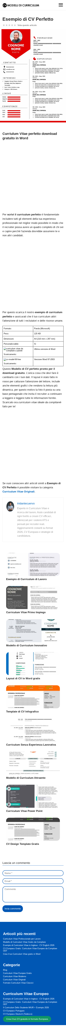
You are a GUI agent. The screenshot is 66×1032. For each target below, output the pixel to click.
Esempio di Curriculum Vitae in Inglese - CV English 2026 (28, 945)
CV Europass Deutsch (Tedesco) (17, 1014)
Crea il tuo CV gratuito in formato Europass (27, 1019)
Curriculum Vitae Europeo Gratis (17, 973)
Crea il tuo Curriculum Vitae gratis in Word (21, 954)
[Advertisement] (33, 176)
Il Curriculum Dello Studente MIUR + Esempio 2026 (26, 1007)
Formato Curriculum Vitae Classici (18, 983)
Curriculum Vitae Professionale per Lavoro (22, 939)
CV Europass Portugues (14, 1011)
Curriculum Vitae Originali (14, 979)
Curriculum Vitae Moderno (14, 976)
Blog (5, 970)
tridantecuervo (26, 503)
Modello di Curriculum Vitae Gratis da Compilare (24, 942)
